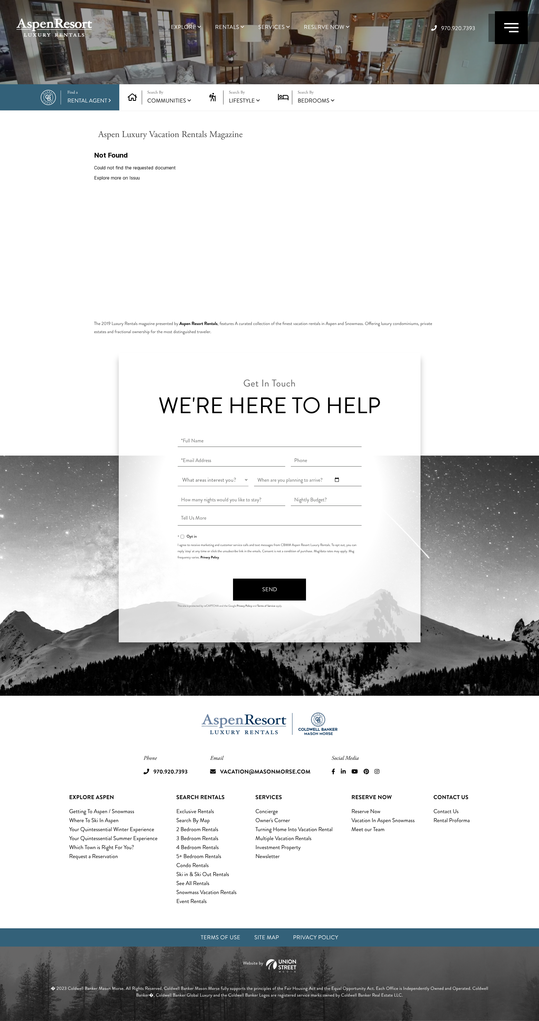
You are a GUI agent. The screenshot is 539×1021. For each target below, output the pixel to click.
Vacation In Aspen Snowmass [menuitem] (383, 820)
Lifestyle (242, 101)
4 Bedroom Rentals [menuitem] (197, 847)
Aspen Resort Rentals (198, 323)
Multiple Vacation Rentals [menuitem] (283, 838)
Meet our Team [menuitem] (368, 829)
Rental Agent (87, 97)
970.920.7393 (458, 28)
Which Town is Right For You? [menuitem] (101, 847)
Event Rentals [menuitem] (191, 901)
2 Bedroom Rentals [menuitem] (197, 829)
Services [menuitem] (271, 27)
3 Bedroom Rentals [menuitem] (197, 838)
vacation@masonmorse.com (265, 772)
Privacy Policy (209, 557)
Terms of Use (220, 937)
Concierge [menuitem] (266, 811)
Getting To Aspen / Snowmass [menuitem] (101, 811)
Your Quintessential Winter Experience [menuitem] (111, 829)
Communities (166, 101)
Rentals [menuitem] (227, 27)
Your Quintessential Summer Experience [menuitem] (113, 838)
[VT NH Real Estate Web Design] (269, 965)
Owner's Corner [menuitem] (272, 820)
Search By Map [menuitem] (193, 820)
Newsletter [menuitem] (267, 856)
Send (269, 589)
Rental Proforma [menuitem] (451, 820)
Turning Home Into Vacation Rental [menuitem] (294, 829)
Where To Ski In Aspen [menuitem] (93, 820)
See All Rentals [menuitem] (192, 883)
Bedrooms (313, 101)
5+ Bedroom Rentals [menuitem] (198, 856)
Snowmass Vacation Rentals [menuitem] (206, 892)
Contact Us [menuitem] (446, 811)
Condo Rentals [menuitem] (192, 865)
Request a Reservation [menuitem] (93, 856)
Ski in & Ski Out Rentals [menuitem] (202, 874)
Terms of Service (266, 606)
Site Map (266, 937)
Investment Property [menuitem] (278, 847)
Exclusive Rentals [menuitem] (195, 811)
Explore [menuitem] (183, 27)
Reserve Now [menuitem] (324, 27)
